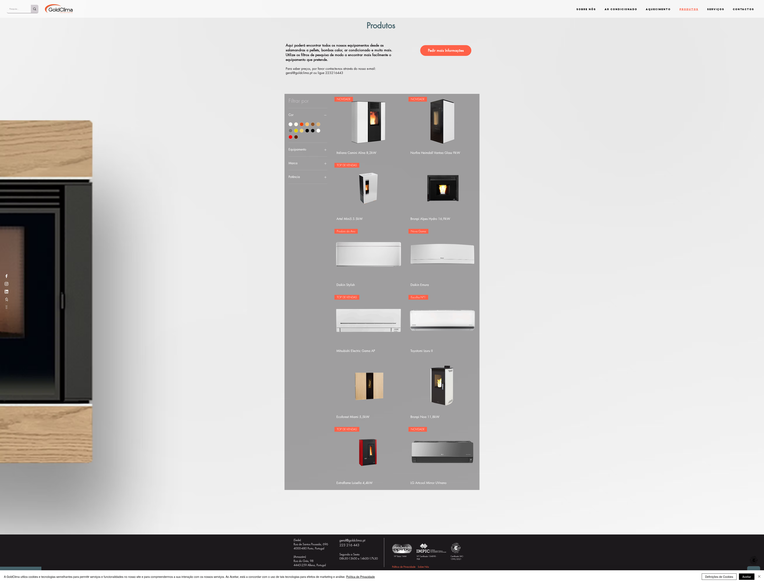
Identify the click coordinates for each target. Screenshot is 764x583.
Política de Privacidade (360, 577)
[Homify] (6, 299)
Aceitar (746, 577)
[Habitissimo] (6, 307)
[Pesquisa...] (34, 9)
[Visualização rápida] (442, 188)
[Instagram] (6, 283)
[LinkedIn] (6, 291)
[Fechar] (759, 576)
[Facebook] (6, 276)
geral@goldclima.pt (299, 73)
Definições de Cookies (719, 577)
